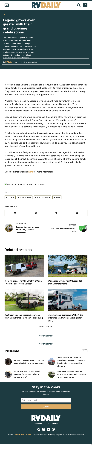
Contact (47, 423)
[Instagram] (43, 429)
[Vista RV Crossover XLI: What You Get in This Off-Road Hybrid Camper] (24, 266)
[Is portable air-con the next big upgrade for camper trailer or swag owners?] (8, 374)
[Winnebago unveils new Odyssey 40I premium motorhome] (67, 266)
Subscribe (38, 423)
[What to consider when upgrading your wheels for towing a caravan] (8, 361)
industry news (24, 197)
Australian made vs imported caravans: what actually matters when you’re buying (71, 374)
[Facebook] (15, 213)
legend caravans (42, 197)
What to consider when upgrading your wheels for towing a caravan (29, 361)
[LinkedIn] (77, 213)
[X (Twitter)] (35, 213)
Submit (46, 407)
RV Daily (8, 62)
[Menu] (85, 5)
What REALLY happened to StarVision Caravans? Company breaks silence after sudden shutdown (71, 361)
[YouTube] (48, 429)
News (57, 197)
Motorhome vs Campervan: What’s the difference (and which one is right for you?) (65, 318)
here (30, 172)
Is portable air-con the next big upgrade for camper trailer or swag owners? (27, 374)
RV (4, 15)
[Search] (78, 5)
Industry (10, 197)
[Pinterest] (56, 213)
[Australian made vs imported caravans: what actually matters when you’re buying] (24, 300)
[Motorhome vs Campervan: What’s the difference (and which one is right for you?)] (67, 300)
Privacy (55, 423)
